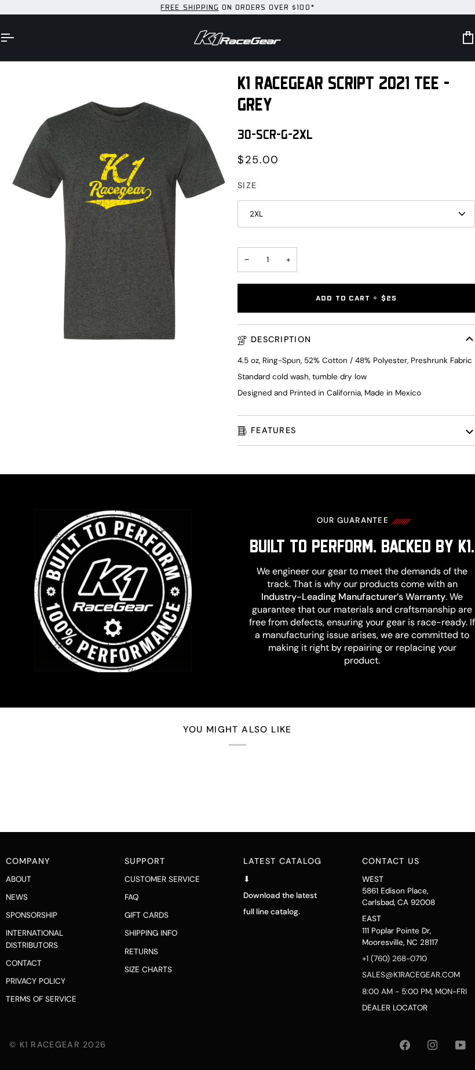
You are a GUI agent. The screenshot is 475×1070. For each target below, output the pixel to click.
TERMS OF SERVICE (41, 999)
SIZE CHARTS (148, 969)
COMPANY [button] (28, 861)
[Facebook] (405, 1045)
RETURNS (141, 952)
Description (281, 339)
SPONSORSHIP (31, 915)
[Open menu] (17, 37)
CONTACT (24, 963)
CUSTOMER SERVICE (162, 879)
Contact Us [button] (391, 861)
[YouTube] (460, 1045)
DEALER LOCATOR (394, 1008)
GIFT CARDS (147, 915)
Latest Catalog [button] (282, 861)
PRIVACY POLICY (35, 981)
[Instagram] (432, 1045)
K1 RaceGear (50, 1044)
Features (273, 430)
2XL (256, 214)
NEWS (17, 897)
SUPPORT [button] (145, 861)
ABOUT (18, 879)
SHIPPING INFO (151, 933)
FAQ (131, 897)
